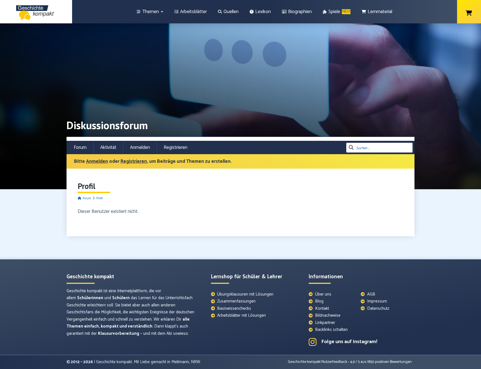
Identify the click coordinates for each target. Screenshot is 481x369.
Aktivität (108, 147)
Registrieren (175, 147)
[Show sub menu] (162, 11)
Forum (80, 147)
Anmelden (140, 147)
